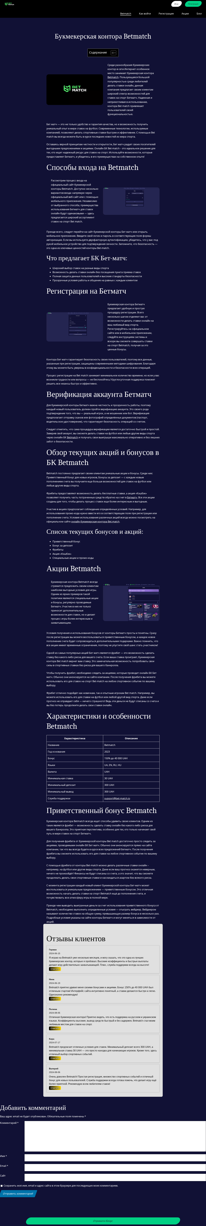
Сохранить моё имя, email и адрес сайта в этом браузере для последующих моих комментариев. (61, 1185)
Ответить (55, 969)
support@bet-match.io (117, 798)
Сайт (3, 1175)
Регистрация (193, 4)
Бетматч (132, 497)
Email (4, 1165)
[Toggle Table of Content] (112, 52)
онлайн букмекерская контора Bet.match (95, 521)
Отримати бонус (103, 1221)
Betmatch (113, 77)
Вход (176, 4)
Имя (3, 1156)
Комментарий (9, 1123)
